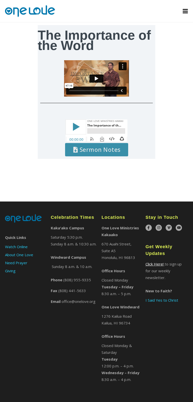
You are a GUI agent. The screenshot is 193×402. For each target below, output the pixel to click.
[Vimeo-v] (169, 228)
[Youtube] (179, 228)
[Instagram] (159, 228)
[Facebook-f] (149, 228)
